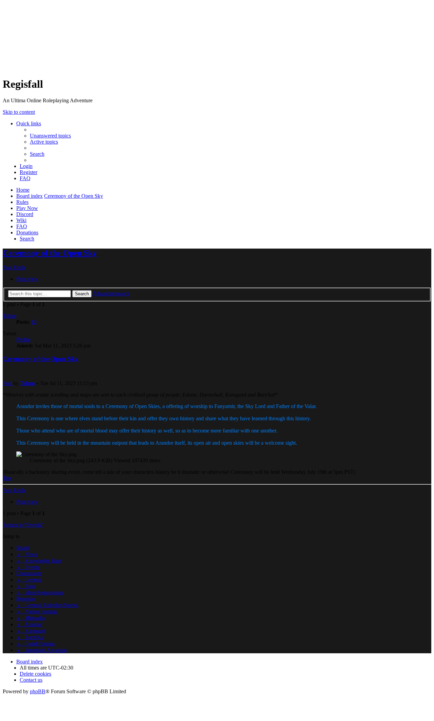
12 (34, 322)
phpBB (37, 691)
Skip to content (19, 112)
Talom (9, 316)
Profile (23, 339)
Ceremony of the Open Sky (73, 196)
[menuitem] (50, 136)
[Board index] (57, 33)
